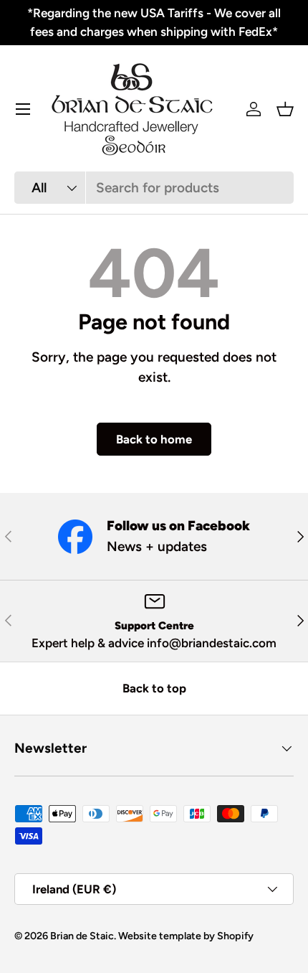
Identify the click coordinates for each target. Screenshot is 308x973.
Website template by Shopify (186, 935)
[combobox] (154, 187)
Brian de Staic (82, 935)
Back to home (154, 439)
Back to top (154, 688)
